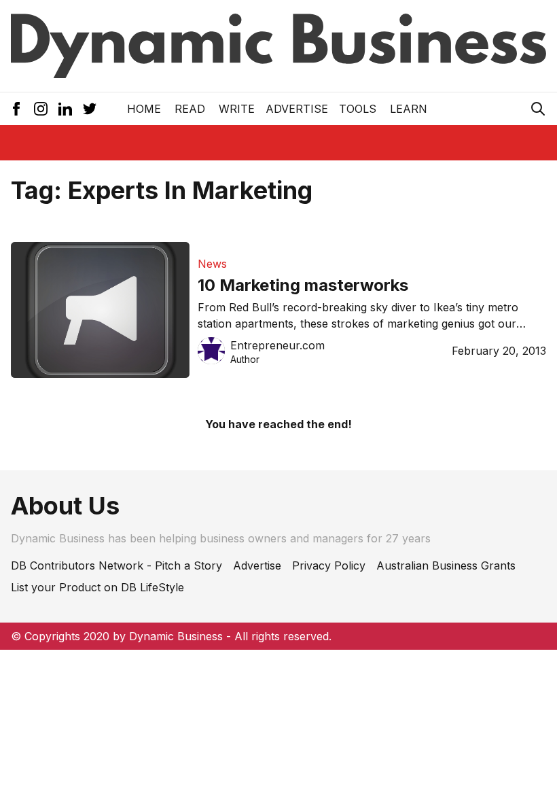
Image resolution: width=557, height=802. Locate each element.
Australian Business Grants (446, 565)
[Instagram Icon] (41, 109)
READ (190, 109)
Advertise (297, 109)
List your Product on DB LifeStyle (97, 587)
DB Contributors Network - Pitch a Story (116, 565)
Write (237, 109)
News (212, 264)
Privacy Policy (328, 565)
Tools (357, 109)
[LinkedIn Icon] (65, 109)
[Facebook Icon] (16, 109)
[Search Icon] (538, 109)
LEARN (408, 109)
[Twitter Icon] (90, 109)
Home (144, 109)
